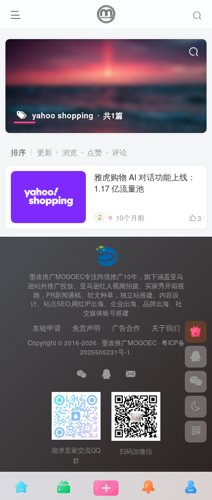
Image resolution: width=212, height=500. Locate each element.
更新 (44, 152)
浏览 (69, 152)
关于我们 (166, 327)
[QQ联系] (196, 357)
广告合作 (126, 327)
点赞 (94, 152)
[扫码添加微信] (196, 382)
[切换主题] (196, 406)
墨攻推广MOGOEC (129, 342)
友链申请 (47, 327)
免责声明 (86, 327)
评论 (119, 152)
